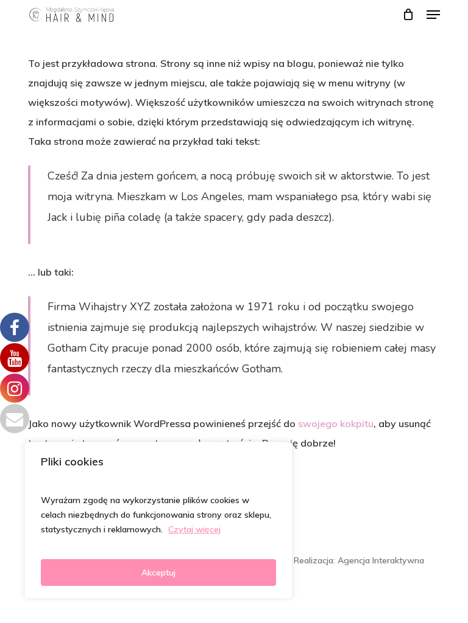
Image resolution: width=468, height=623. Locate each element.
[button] (433, 15)
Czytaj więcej (194, 529)
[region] (158, 520)
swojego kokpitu (336, 423)
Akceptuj (158, 572)
